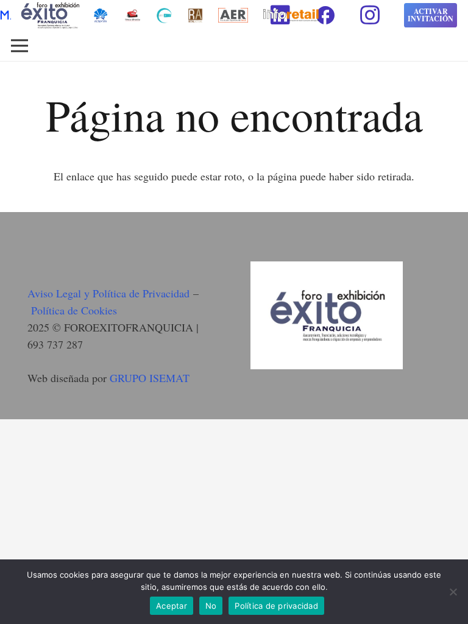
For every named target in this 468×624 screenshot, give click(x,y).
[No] (453, 592)
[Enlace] (132, 15)
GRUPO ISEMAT (150, 377)
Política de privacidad (276, 606)
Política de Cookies (74, 310)
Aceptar (171, 606)
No (211, 606)
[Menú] (19, 45)
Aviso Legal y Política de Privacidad (108, 293)
